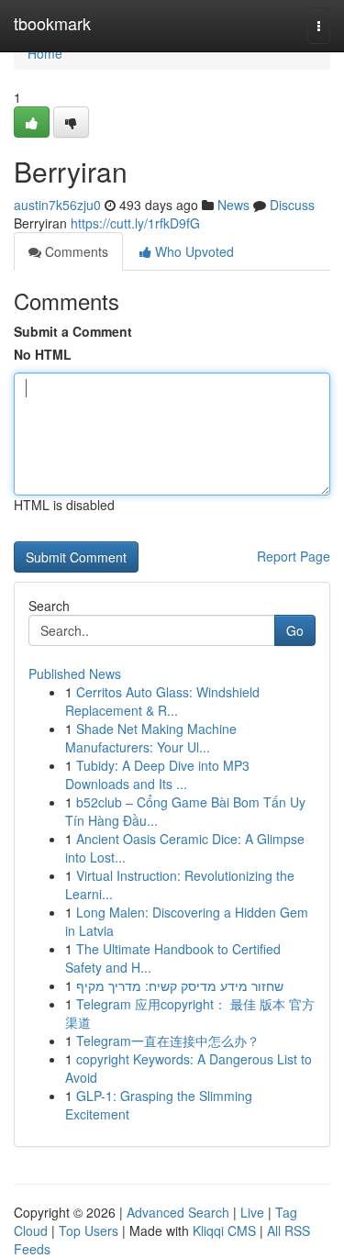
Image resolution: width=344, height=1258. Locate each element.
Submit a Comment (73, 331)
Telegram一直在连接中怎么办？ (168, 1040)
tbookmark (52, 23)
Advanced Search (178, 1212)
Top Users (88, 1230)
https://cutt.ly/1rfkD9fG (135, 223)
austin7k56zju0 (57, 204)
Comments (74, 251)
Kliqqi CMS (224, 1230)
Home (45, 53)
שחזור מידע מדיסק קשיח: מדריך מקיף (179, 985)
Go (295, 630)
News (233, 204)
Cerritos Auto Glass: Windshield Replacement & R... (162, 701)
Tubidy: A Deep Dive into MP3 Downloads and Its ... (157, 774)
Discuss (292, 204)
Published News (74, 673)
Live (252, 1212)
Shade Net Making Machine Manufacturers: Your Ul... (151, 737)
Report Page (293, 556)
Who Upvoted (192, 251)
